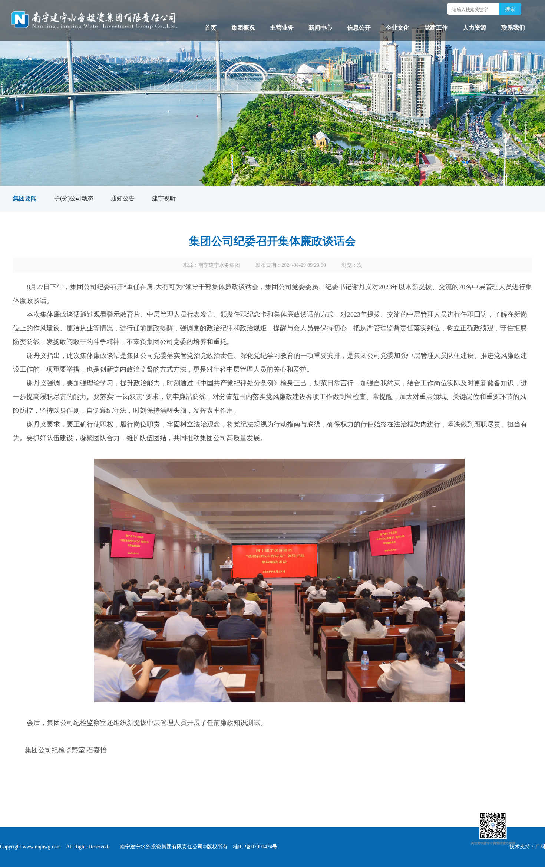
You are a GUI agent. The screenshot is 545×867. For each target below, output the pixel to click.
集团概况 (243, 27)
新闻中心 (320, 27)
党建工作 (436, 27)
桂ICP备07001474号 (255, 847)
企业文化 (397, 27)
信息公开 (359, 27)
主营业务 (282, 27)
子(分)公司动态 (73, 198)
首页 (211, 27)
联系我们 (513, 27)
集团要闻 (25, 198)
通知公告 (123, 198)
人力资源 (474, 27)
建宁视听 (164, 198)
